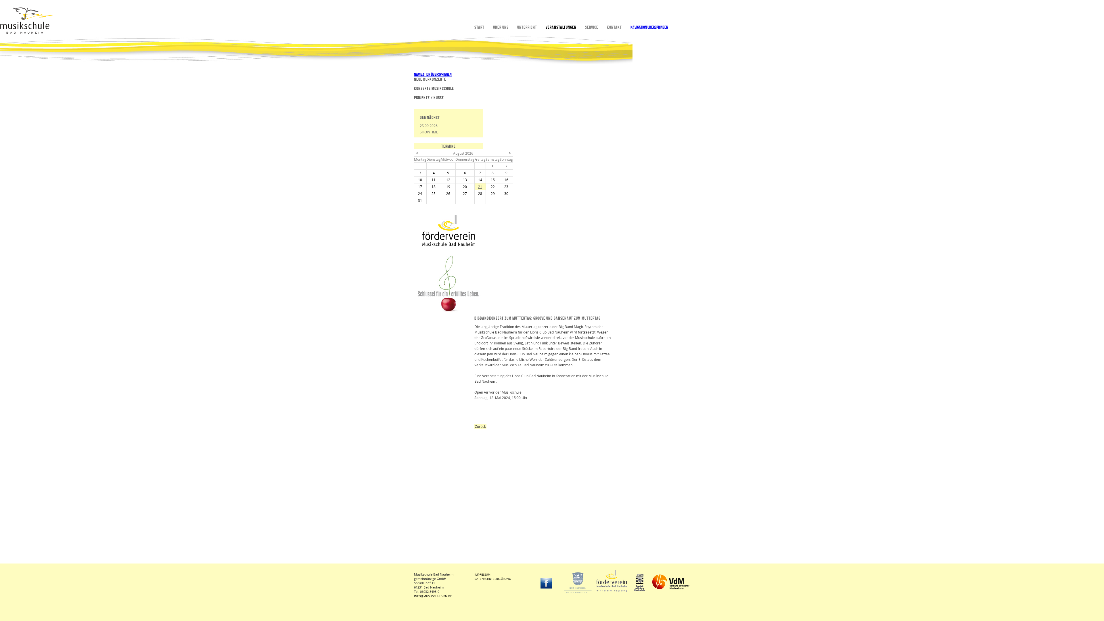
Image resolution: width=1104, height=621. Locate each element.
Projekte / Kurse (429, 97)
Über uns (501, 27)
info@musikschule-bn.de (433, 596)
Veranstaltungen (561, 27)
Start (479, 27)
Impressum (482, 574)
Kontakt (614, 27)
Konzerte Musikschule (434, 88)
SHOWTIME (429, 132)
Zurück (480, 426)
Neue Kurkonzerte (430, 79)
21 (480, 186)
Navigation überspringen (649, 27)
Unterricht (527, 27)
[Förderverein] (448, 245)
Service (591, 27)
